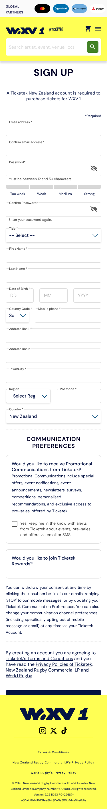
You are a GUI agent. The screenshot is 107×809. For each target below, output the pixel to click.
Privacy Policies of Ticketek (64, 664)
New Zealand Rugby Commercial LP (43, 670)
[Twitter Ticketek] (53, 730)
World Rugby (19, 676)
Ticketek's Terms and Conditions (39, 659)
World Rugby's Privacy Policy (53, 773)
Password (17, 162)
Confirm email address (26, 142)
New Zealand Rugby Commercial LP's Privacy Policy (53, 762)
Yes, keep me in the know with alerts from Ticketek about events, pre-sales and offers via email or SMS (55, 529)
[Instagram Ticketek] (42, 730)
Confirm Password (23, 203)
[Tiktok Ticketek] (64, 730)
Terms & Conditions (53, 752)
